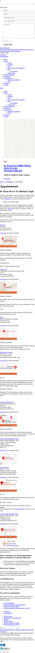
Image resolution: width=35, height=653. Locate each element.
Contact (6, 85)
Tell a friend (30, 630)
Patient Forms (8, 616)
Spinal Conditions (9, 75)
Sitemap (18, 630)
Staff (8, 66)
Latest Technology (9, 603)
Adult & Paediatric (14, 605)
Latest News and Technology (16, 68)
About (5, 61)
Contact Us (3, 631)
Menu (1, 88)
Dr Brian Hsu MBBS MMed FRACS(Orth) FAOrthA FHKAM (17, 168)
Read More (7, 178)
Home (5, 59)
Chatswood (3, 269)
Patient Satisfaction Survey (12, 624)
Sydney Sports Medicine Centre (9, 439)
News (9, 69)
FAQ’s (9, 81)
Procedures (7, 76)
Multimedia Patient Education (12, 618)
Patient (5, 48)
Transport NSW (19, 509)
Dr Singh (10, 64)
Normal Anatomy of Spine (11, 623)
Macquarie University (6, 352)
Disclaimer (7, 630)
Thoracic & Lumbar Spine (11, 606)
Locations (3, 54)
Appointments (4, 56)
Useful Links (11, 73)
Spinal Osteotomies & (17, 608)
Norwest (2, 225)
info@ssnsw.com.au (12, 545)
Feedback (23, 630)
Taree (1, 317)
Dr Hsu (9, 63)
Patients (6, 619)
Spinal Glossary (8, 621)
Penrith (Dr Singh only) (7, 402)
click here (8, 199)
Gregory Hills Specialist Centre (9, 514)
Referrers (6, 83)
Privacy (13, 630)
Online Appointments (13, 80)
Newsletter (14, 71)
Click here (3, 233)
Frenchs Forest (4, 467)
